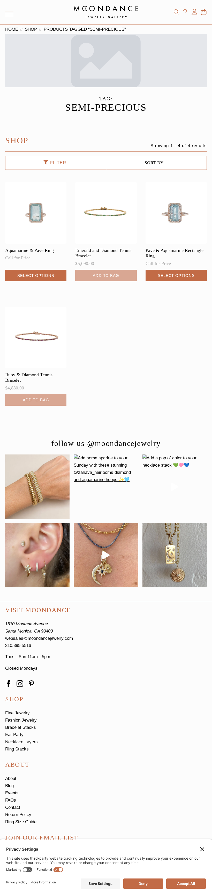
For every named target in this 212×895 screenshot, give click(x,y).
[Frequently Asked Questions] (185, 12)
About (10, 778)
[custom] (31, 683)
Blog (9, 785)
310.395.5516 (18, 645)
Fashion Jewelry (21, 720)
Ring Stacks (17, 749)
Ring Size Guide (20, 821)
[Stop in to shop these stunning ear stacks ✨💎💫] (37, 555)
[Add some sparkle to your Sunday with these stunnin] (106, 486)
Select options (35, 275)
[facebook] (8, 683)
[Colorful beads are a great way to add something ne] (106, 555)
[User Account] (194, 12)
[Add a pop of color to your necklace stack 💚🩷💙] (174, 486)
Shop (31, 29)
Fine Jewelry (17, 712)
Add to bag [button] (106, 275)
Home (11, 29)
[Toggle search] (176, 12)
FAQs (10, 800)
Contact (12, 807)
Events (12, 792)
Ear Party (14, 734)
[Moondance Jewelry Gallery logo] (106, 12)
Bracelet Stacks (20, 727)
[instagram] (20, 683)
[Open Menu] (9, 14)
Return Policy (18, 814)
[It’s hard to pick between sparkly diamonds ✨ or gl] (37, 486)
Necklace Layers (21, 741)
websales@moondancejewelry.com (39, 638)
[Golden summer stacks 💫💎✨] (174, 555)
